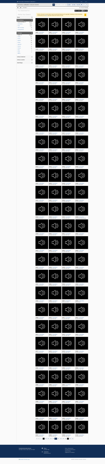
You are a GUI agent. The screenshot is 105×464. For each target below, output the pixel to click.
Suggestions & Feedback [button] (70, 452)
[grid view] (83, 11)
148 (58, 438)
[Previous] (84, 5)
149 (60, 438)
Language (19, 33)
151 (65, 438)
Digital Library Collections (28, 4)
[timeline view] (87, 11)
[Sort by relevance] (76, 11)
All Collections (83, 7)
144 (48, 438)
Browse (25, 7)
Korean (19, 42)
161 (72, 438)
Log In (86, 1)
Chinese (19, 48)
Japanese (19, 44)
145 (51, 438)
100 (79, 10)
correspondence (21, 29)
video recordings (21, 27)
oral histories (20, 23)
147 (56, 438)
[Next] (86, 5)
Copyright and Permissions (70, 449)
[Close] (85, 15)
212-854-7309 (46, 449)
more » (19, 53)
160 (70, 438)
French (19, 38)
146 (53, 438)
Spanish (19, 40)
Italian (19, 49)
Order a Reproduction (69, 448)
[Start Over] (56, 5)
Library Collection (21, 56)
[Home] (17, 8)
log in (46, 15)
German (19, 46)
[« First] (81, 5)
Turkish (19, 36)
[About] (20, 8)
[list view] (85, 11)
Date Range (19, 62)
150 (63, 438)
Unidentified (41, 32)
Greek (19, 51)
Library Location (21, 59)
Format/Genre (20, 20)
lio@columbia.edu (47, 453)
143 (46, 438)
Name (18, 17)
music (19, 25)
